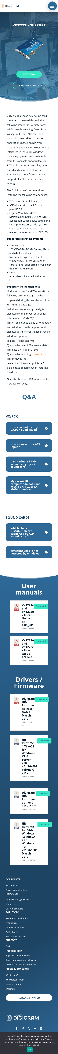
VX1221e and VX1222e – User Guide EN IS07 (28, 648)
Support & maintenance (18, 955)
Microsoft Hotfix (40, 354)
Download (41, 606)
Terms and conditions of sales (21, 960)
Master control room (16, 936)
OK (29, 1049)
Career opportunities (16, 890)
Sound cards (12, 904)
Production (11, 922)
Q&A (8, 946)
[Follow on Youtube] (35, 1028)
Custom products (14, 908)
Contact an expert (29, 997)
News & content (14, 984)
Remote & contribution (17, 918)
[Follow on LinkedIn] (17, 1028)
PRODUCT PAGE (29, 85)
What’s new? (12, 975)
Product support (14, 950)
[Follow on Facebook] (23, 1028)
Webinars (10, 988)
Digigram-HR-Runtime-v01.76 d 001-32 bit (29, 799)
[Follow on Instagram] (41, 1028)
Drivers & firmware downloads (21, 964)
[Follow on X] (29, 1028)
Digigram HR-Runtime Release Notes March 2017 (28, 708)
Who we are (12, 885)
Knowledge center (15, 979)
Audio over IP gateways (17, 899)
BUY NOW (29, 74)
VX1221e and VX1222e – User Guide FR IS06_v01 (28, 615)
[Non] (54, 1043)
